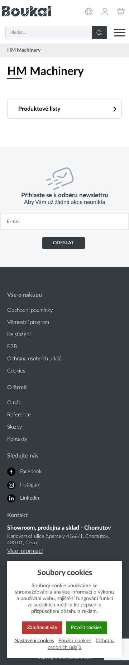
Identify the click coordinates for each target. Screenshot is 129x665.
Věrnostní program (28, 322)
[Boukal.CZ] (26, 11)
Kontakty (17, 439)
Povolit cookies (86, 627)
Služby (14, 427)
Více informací (25, 551)
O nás (13, 402)
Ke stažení (18, 334)
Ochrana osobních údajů (34, 358)
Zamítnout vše (42, 627)
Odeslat (63, 243)
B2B (12, 346)
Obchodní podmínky (30, 310)
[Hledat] (99, 32)
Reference (19, 415)
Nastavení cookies (34, 640)
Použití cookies (74, 640)
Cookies (16, 371)
